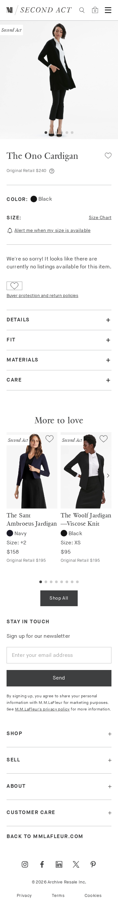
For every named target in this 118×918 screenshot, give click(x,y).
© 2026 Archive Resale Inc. (59, 882)
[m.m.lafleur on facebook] (42, 864)
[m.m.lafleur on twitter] (76, 864)
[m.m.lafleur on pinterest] (93, 864)
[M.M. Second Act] (39, 10)
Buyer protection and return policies (42, 295)
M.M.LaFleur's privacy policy (42, 709)
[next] (108, 476)
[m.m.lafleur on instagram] (25, 864)
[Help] (52, 171)
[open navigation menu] (108, 10)
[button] (46, 132)
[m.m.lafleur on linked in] (59, 864)
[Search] (82, 10)
